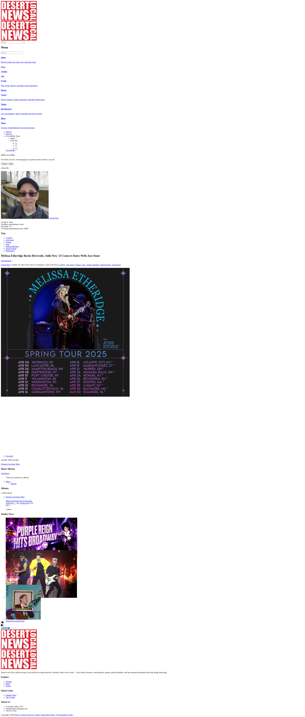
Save (11, 164)
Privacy (17, 715)
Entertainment (6, 261)
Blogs (8, 684)
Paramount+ (10, 251)
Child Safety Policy (48, 715)
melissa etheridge (12, 246)
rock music (10, 240)
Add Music (5, 473)
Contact (37, 715)
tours (7, 244)
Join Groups (10, 697)
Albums (13, 484)
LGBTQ (9, 238)
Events (8, 686)
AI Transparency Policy (64, 715)
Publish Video (11, 695)
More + (8, 482)
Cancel (4, 164)
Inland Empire (11, 249)
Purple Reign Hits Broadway (17, 545)
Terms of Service (27, 715)
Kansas (8, 242)
